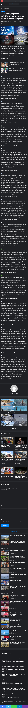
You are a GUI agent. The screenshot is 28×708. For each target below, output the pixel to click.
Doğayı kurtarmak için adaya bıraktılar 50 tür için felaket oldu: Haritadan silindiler (17, 558)
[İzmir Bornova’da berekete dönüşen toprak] (7, 470)
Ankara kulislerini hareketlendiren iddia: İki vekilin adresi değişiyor (18, 542)
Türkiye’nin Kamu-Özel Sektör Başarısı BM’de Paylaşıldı (17, 625)
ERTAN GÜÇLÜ (6, 21)
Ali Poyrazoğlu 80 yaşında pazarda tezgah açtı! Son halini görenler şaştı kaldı (21, 446)
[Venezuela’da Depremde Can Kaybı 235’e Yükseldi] (5, 588)
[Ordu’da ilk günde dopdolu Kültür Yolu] (7, 440)
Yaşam (8, 8)
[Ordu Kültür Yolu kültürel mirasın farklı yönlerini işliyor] (4, 64)
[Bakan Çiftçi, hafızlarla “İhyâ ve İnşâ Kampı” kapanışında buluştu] (4, 70)
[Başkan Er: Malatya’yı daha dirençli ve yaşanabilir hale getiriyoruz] (21, 454)
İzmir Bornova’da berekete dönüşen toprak (7, 475)
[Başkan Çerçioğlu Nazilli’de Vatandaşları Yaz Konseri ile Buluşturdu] (21, 470)
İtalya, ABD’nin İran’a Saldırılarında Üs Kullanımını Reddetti (18, 596)
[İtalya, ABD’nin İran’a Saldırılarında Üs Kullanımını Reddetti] (5, 597)
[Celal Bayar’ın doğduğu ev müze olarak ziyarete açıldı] (7, 454)
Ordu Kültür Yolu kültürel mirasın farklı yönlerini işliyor (17, 551)
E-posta (3, 510)
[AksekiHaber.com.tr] (14, 4)
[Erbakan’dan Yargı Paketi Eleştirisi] (5, 603)
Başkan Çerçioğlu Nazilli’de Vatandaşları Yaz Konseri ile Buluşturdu (21, 476)
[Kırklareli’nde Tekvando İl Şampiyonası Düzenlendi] (5, 638)
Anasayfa (4, 8)
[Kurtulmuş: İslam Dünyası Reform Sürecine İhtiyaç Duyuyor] (5, 644)
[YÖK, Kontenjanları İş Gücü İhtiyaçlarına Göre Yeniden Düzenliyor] (5, 614)
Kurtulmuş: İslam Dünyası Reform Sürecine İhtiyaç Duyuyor (17, 643)
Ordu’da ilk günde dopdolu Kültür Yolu (5, 446)
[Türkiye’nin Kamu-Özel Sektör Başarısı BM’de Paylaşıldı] (5, 626)
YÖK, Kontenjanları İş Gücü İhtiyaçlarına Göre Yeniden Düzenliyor (16, 614)
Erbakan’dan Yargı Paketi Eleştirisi (18, 601)
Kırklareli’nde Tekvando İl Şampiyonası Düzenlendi (15, 637)
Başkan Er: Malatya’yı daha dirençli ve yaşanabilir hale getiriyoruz (20, 461)
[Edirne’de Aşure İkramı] (5, 608)
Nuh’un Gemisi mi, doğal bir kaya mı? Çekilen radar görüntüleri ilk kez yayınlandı (18, 570)
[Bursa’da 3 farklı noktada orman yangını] (5, 537)
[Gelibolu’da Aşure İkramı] (5, 582)
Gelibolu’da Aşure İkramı (15, 580)
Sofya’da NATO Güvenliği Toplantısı (9, 592)
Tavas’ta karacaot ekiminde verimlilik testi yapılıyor (16, 619)
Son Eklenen (14, 531)
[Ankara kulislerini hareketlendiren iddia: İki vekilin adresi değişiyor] (5, 543)
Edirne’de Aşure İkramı (15, 607)
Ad (2, 505)
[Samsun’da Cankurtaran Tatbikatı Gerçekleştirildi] (5, 632)
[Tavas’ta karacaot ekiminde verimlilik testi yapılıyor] (5, 620)
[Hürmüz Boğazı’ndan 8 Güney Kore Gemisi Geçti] (5, 576)
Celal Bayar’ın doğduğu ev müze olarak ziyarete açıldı (7, 461)
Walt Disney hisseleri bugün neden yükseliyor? (12, 1)
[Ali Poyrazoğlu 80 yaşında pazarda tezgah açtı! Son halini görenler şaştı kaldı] (21, 440)
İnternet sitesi (4, 515)
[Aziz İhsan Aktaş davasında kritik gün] (5, 564)
